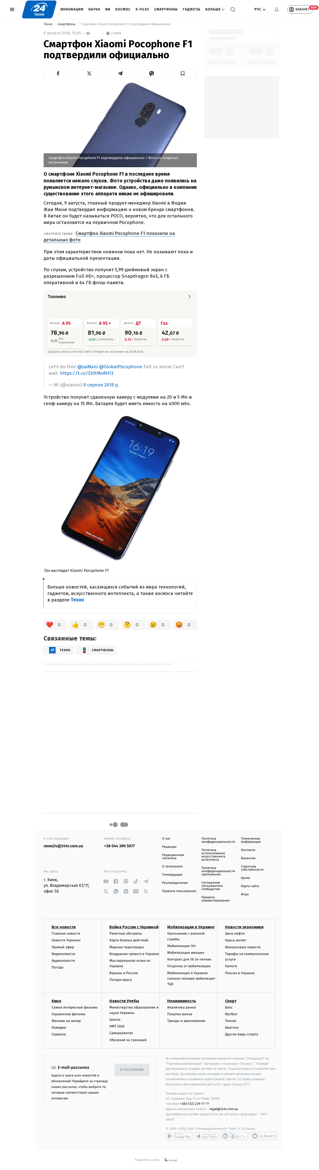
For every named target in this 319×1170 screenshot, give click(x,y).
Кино (56, 1001)
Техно (48, 24)
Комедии (59, 1027)
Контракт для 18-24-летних (189, 959)
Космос (123, 9)
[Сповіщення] (276, 9)
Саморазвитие (121, 1033)
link (106, 881)
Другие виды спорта (241, 1034)
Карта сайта (250, 886)
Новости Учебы (124, 1001)
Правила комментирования (215, 899)
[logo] (39, 9)
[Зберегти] (182, 73)
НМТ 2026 (117, 1026)
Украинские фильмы (68, 1014)
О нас (166, 838)
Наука (94, 9)
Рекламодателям (175, 883)
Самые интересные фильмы (74, 1007)
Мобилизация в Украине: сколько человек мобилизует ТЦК (191, 978)
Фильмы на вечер (66, 1021)
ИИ (107, 9)
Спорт (231, 1001)
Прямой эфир (63, 947)
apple (207, 1136)
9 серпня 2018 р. (101, 385)
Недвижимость (181, 1001)
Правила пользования (179, 891)
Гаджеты (192, 9)
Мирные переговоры (126, 947)
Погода (57, 967)
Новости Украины (66, 940)
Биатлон (232, 1027)
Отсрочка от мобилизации (189, 966)
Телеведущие (172, 874)
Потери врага (120, 980)
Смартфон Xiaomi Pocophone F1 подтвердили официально (125, 24)
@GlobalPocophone (120, 367)
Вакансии (248, 858)
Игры (245, 894)
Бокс (229, 1007)
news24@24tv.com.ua (63, 846)
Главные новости (66, 933)
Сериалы (59, 1034)
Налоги (231, 966)
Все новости (64, 927)
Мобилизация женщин (185, 953)
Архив (245, 878)
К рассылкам (132, 1070)
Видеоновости (63, 954)
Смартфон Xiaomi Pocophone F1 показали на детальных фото (109, 236)
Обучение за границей (128, 1040)
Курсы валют (235, 940)
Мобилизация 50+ (181, 946)
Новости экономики (244, 927)
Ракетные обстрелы (125, 933)
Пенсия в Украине (240, 973)
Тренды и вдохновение (186, 1021)
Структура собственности (252, 868)
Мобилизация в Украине (191, 927)
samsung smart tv (264, 1136)
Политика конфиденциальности (218, 840)
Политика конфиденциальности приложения (218, 871)
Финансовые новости (242, 947)
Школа (114, 1019)
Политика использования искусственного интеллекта (213, 855)
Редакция (169, 847)
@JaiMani (87, 367)
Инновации (72, 9)
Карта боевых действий (128, 940)
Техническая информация (251, 840)
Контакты (248, 850)
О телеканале (172, 866)
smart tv (234, 1136)
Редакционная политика (173, 856)
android (179, 1136)
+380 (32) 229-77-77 (194, 1104)
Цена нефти (235, 933)
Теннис (231, 1021)
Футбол (231, 1014)
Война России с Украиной (134, 927)
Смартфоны (166, 9)
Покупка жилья (179, 1014)
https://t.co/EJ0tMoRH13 (86, 373)
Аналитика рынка (181, 1007)
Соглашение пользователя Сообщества (212, 886)
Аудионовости (63, 960)
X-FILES (142, 9)
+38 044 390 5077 (119, 846)
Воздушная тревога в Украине (134, 954)
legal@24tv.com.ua (224, 1109)
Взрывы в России (123, 973)
